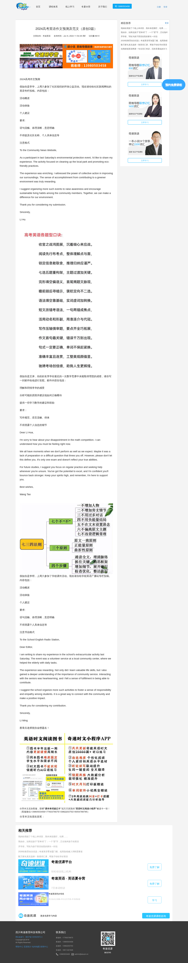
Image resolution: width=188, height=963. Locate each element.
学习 (154, 900)
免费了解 (155, 867)
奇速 (23, 932)
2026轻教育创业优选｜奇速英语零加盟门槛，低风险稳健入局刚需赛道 (151, 40)
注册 (159, 6)
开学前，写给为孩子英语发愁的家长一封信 (139, 36)
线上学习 (70, 6)
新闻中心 (44, 946)
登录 (165, 6)
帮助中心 (19, 946)
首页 (38, 6)
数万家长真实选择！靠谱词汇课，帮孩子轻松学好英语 (144, 44)
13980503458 (123, 6)
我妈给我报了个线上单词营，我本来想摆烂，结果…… (144, 28)
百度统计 (28, 946)
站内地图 (36, 946)
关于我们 (102, 6)
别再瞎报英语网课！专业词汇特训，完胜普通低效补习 (144, 48)
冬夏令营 (85, 6)
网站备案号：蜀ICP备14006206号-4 (29, 937)
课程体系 (53, 6)
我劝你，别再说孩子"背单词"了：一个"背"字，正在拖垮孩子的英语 (149, 32)
